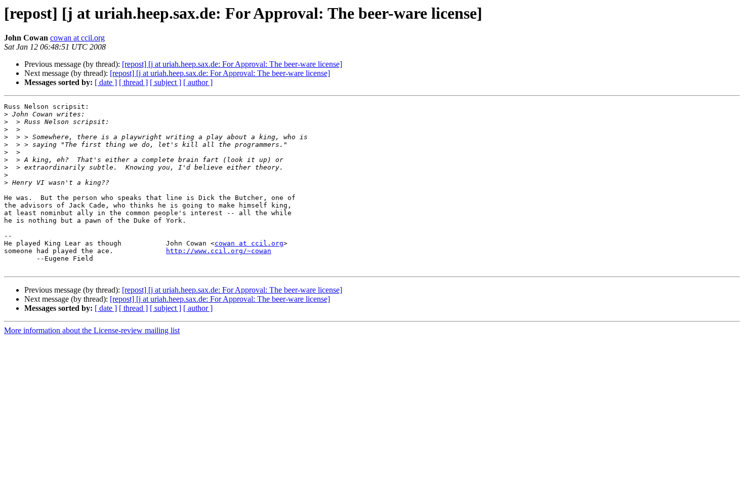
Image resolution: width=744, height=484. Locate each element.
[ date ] (106, 82)
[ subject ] (165, 82)
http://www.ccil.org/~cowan (218, 251)
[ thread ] (133, 82)
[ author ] (198, 82)
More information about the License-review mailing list (92, 330)
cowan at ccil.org (77, 37)
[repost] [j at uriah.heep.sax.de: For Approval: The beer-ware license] (232, 64)
